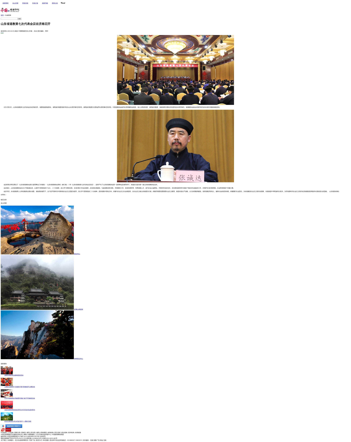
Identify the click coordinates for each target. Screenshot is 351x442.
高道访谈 (25, 3)
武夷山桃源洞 (78, 309)
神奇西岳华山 (78, 358)
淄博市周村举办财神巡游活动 (13, 375)
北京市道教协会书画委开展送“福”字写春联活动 (19, 398)
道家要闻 (5, 3)
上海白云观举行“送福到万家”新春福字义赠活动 (19, 387)
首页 (2, 15)
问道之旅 (35, 3)
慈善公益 (55, 3)
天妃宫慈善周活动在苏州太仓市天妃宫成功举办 (19, 410)
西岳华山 (77, 254)
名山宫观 (15, 3)
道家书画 (45, 3)
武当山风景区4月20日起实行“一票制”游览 (17, 421)
